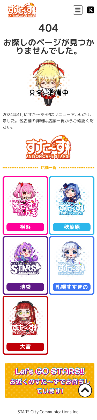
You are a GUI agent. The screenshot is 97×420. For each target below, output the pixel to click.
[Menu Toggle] (78, 10)
